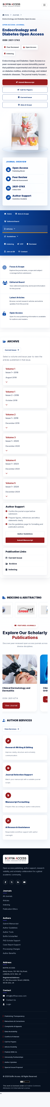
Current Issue (26, 97)
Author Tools (8, 932)
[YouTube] (24, 882)
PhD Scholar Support (11, 940)
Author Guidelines (25, 534)
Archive (13, 563)
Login (8, 1004)
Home (6, 15)
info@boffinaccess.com (16, 996)
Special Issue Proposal (14, 1067)
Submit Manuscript (26, 82)
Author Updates (11, 1062)
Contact (24, 252)
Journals (16, 15)
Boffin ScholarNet (10, 936)
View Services (10, 729)
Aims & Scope (26, 105)
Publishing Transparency (15, 1016)
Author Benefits (9, 953)
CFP (21, 244)
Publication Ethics (10, 909)
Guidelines (11, 236)
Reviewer (33, 244)
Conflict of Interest (12, 1037)
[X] (11, 882)
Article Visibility (11, 1047)
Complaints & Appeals (13, 1026)
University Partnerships (14, 1057)
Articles (9, 229)
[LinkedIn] (18, 882)
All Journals (7, 896)
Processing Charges (11, 949)
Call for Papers (26, 90)
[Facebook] (5, 882)
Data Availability (11, 1031)
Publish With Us (11, 1052)
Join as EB (11, 252)
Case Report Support (12, 945)
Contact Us (11, 1000)
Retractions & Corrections (15, 1021)
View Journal (32, 699)
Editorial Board (13, 221)
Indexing (10, 244)
